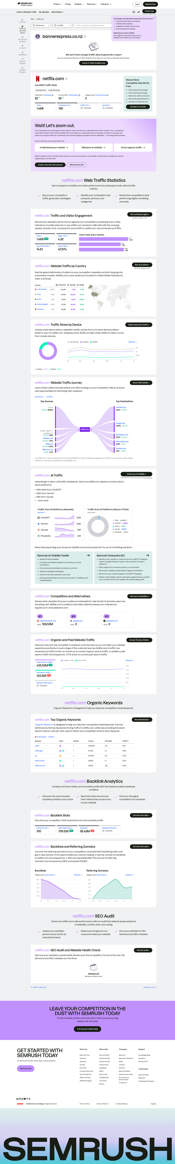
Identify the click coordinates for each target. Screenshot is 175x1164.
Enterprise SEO (104, 1058)
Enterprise (105, 4)
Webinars (141, 1078)
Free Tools (103, 1081)
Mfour (101, 1071)
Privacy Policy (85, 1104)
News (121, 1061)
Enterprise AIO (104, 1061)
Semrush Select (124, 1071)
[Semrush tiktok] (22, 1099)
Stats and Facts (85, 1077)
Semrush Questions (126, 1058)
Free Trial (83, 1068)
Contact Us (123, 1083)
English (153, 1104)
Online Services (54, 90)
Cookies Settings (121, 1104)
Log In (137, 4)
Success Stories (85, 1074)
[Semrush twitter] (29, 1099)
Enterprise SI (103, 1065)
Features (83, 1058)
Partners (122, 1068)
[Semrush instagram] (20, 1099)
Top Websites (104, 1077)
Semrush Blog (143, 1075)
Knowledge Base (144, 1055)
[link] (26, 12)
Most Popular (57, 12)
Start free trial (25, 1068)
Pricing (67, 4)
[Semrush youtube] (24, 1099)
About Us (122, 1055)
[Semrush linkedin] (17, 1099)
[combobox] (104, 25)
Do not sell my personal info (124, 1078)
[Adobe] (20, 1103)
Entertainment (41, 90)
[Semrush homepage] (24, 4)
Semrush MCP (104, 1055)
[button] (134, 12)
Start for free (150, 4)
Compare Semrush (86, 1071)
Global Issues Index (126, 1074)
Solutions (78, 4)
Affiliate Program (86, 1081)
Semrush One (85, 1055)
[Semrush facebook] (27, 1099)
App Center (103, 1074)
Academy (141, 1058)
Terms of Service (103, 1104)
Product (56, 4)
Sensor (101, 1084)
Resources (91, 4)
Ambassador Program (146, 1081)
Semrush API (143, 1061)
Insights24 (103, 1068)
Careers (122, 1065)
